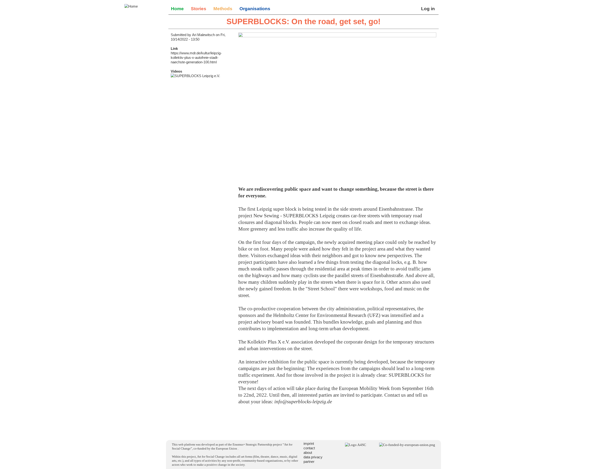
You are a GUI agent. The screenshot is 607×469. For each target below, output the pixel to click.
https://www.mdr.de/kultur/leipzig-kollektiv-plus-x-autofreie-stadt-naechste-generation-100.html (196, 57)
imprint (309, 443)
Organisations (254, 8)
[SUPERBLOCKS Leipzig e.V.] (202, 76)
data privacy (313, 457)
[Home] (131, 6)
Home (177, 8)
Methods (222, 8)
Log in (428, 8)
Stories (198, 8)
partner (309, 462)
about (308, 452)
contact (309, 448)
